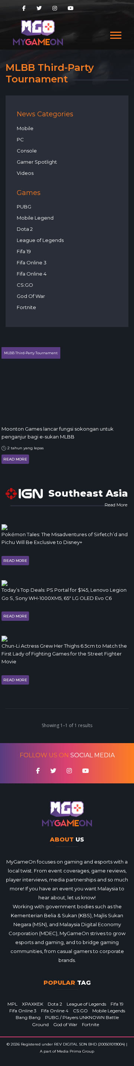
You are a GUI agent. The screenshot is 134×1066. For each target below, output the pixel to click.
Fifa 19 (24, 251)
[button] (115, 34)
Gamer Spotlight (37, 162)
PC (20, 139)
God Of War (31, 296)
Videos (25, 173)
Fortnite (26, 307)
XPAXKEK (32, 1004)
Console (27, 151)
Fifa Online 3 (32, 262)
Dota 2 (25, 229)
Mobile (25, 128)
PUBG (24, 207)
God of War (65, 1024)
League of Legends (40, 240)
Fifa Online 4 (32, 274)
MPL (12, 1004)
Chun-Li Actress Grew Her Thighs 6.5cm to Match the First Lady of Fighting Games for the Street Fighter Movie (64, 654)
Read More (15, 459)
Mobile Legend (35, 218)
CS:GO (25, 285)
